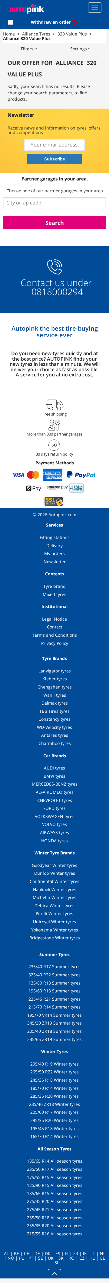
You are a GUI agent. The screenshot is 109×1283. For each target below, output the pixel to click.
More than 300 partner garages (54, 434)
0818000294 (56, 291)
